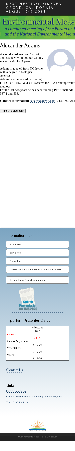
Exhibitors (15, 252)
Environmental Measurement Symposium (38, 437)
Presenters (15, 261)
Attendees (15, 244)
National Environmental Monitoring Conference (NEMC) (35, 396)
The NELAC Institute (17, 402)
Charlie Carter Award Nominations (28, 280)
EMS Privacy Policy (16, 391)
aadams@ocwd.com (42, 100)
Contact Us (14, 370)
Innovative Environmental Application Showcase (35, 269)
